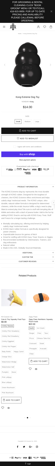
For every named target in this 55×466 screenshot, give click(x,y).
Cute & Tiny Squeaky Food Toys (13, 319)
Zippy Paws (33, 317)
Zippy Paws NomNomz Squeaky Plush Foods (41, 320)
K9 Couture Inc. (13, 27)
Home (19, 33)
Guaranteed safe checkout (27, 166)
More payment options (27, 160)
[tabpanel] (14, 349)
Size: (27, 116)
